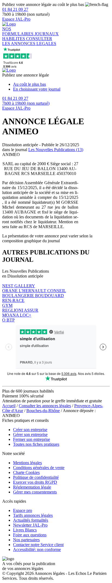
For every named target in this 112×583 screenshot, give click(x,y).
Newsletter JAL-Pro (30, 525)
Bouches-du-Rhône (43, 410)
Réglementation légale (32, 487)
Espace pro (22, 510)
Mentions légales (27, 462)
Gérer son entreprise (30, 434)
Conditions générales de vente (38, 467)
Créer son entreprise (30, 429)
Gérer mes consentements (35, 492)
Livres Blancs (25, 530)
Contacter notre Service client (38, 544)
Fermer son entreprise (31, 439)
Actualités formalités (30, 520)
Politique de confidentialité (36, 477)
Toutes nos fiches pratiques (36, 444)
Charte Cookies (26, 472)
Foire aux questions (29, 535)
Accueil (8, 405)
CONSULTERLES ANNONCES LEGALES (29, 41)
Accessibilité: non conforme (37, 549)
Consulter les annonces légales (45, 405)
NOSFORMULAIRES (18, 31)
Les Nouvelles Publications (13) (55, 149)
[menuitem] (61, 84)
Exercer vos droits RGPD (35, 482)
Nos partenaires (26, 539)
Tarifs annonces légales (33, 515)
